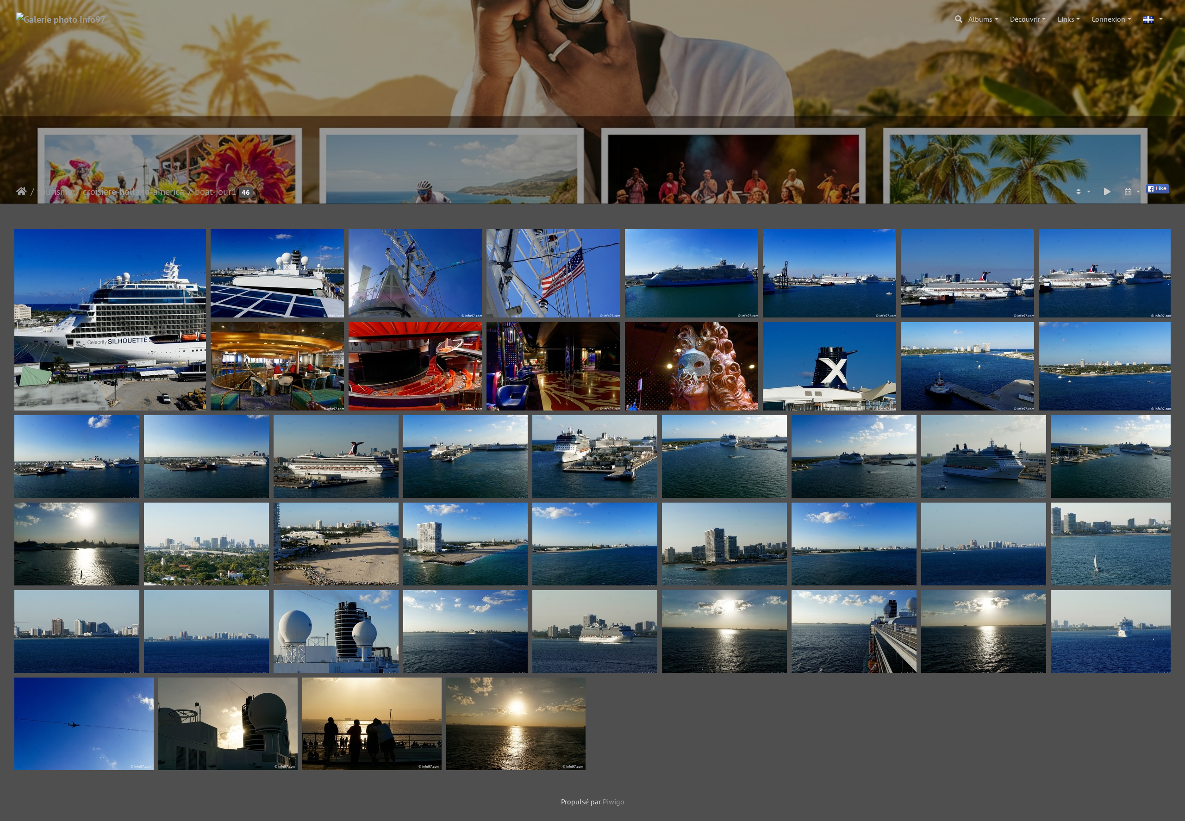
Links (1066, 19)
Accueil (21, 192)
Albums (980, 19)
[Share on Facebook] (1157, 188)
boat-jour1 (216, 192)
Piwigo (613, 801)
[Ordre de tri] (1082, 191)
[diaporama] (1107, 191)
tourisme (54, 192)
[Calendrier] (1131, 191)
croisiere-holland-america (133, 192)
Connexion (1108, 19)
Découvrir (1025, 19)
